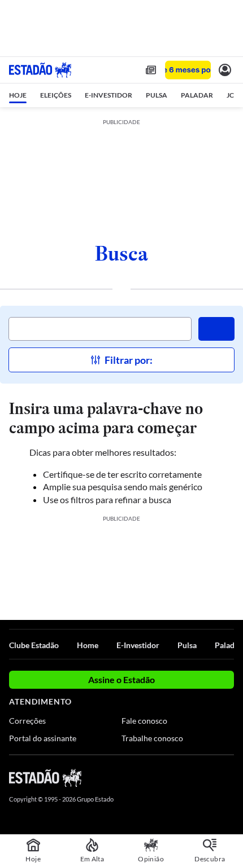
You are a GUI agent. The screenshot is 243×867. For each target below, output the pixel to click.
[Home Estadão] (40, 70)
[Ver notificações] (225, 70)
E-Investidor (137, 645)
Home (87, 645)
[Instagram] (209, 777)
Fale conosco (144, 720)
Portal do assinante (42, 738)
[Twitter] (187, 777)
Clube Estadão (34, 645)
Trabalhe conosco (152, 738)
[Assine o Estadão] (187, 70)
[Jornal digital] (151, 70)
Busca (121, 253)
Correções (27, 720)
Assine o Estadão (121, 679)
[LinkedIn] (228, 777)
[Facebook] (167, 777)
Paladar (228, 645)
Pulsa (187, 645)
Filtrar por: (129, 360)
